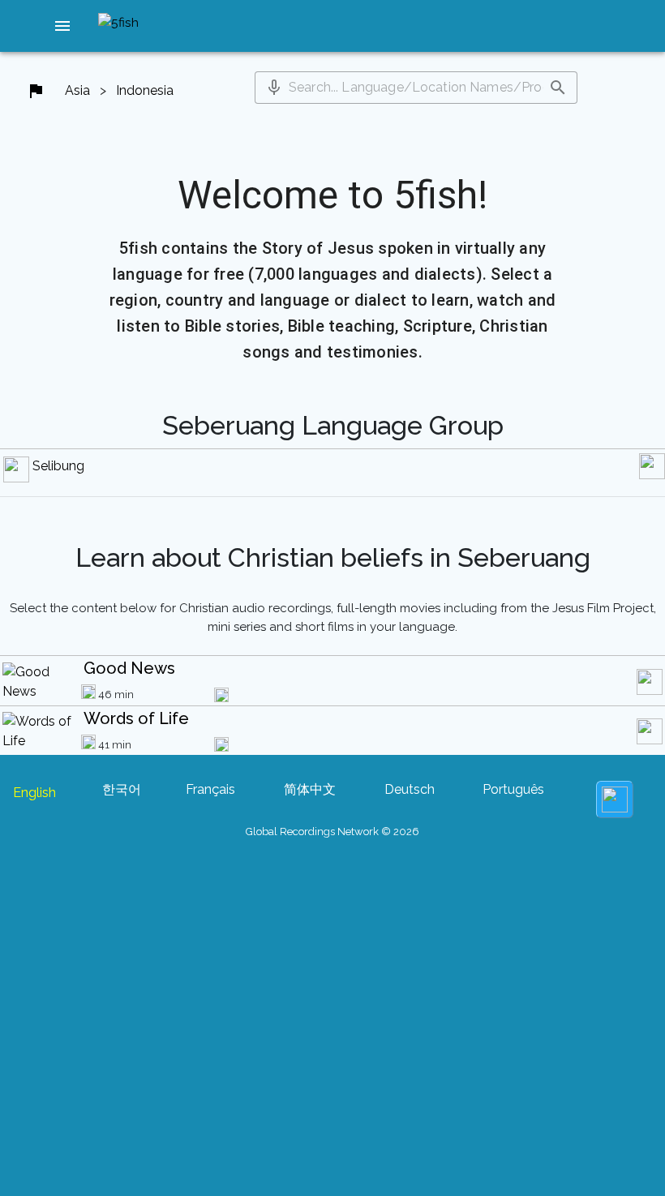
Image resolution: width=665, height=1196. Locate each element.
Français (210, 789)
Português (513, 789)
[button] (62, 26)
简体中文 (310, 789)
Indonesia (145, 90)
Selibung (58, 466)
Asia (77, 90)
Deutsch (409, 789)
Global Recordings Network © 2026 (332, 831)
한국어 (121, 789)
